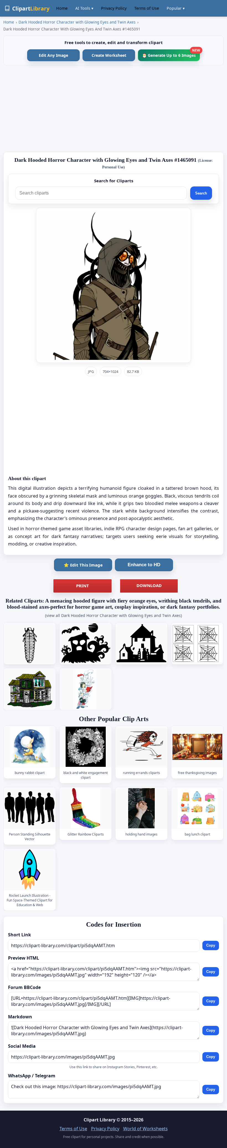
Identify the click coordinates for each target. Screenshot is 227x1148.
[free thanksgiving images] (197, 747)
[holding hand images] (141, 808)
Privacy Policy (114, 8)
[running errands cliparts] (141, 747)
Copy (210, 945)
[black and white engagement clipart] (85, 747)
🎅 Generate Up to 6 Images (171, 53)
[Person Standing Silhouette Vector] (30, 808)
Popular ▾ (176, 8)
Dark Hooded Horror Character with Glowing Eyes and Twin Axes (77, 22)
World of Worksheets (145, 1129)
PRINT (82, 585)
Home (62, 8)
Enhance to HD (144, 564)
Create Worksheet (109, 55)
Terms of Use (146, 8)
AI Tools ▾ (84, 8)
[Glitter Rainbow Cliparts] (85, 808)
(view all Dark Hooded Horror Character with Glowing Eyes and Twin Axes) (113, 615)
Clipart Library (99, 1120)
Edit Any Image (53, 55)
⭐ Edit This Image (83, 565)
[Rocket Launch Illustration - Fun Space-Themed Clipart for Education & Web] (30, 869)
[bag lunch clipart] (197, 808)
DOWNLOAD (149, 585)
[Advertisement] (113, 108)
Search (201, 193)
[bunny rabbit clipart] (30, 747)
